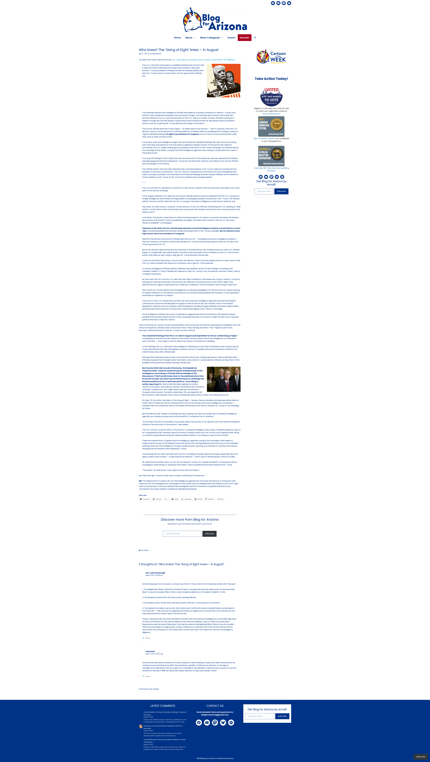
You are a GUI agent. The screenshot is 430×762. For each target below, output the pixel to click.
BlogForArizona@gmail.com (215, 714)
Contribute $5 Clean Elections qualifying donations (271, 169)
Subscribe (209, 533)
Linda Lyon (147, 726)
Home (177, 37)
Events (231, 37)
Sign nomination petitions (265, 138)
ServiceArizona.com (271, 113)
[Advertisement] (190, 113)
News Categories (210, 37)
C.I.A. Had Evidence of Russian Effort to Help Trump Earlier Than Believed (203, 59)
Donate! (244, 37)
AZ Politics (145, 550)
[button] (255, 37)
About (188, 37)
